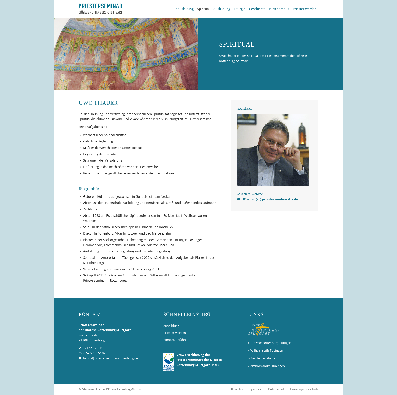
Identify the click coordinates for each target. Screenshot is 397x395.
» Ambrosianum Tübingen (266, 366)
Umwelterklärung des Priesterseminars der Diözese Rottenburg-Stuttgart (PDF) (199, 360)
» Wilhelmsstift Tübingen (265, 350)
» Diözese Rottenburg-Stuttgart (270, 343)
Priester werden (174, 332)
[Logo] (101, 9)
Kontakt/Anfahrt (174, 340)
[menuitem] (184, 9)
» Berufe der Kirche (261, 358)
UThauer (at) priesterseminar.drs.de (270, 199)
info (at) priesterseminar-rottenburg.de (110, 358)
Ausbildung (171, 326)
